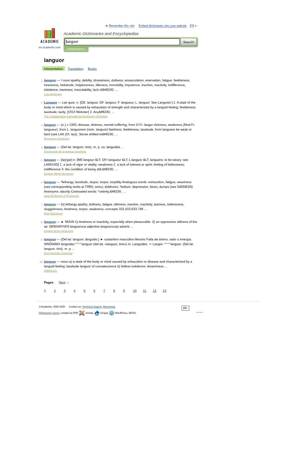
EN (192, 25)
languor (50, 80)
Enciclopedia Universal (58, 253)
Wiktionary (50, 270)
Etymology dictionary (56, 138)
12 (154, 290)
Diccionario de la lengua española (65, 151)
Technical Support (92, 306)
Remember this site (121, 25)
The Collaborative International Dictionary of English (76, 116)
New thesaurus (53, 213)
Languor (50, 102)
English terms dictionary (58, 231)
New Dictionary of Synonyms (61, 196)
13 (164, 290)
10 (135, 290)
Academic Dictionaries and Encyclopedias (101, 33)
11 (144, 290)
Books (92, 69)
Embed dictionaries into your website (163, 25)
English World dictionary (59, 173)
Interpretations (76, 49)
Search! (188, 42)
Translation (75, 69)
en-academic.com (49, 47)
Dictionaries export (49, 313)
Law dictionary (53, 94)
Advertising (109, 306)
